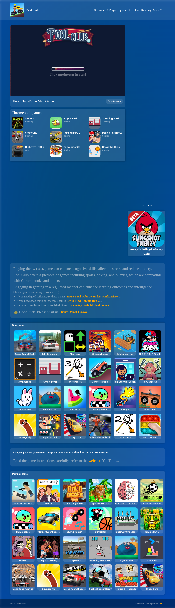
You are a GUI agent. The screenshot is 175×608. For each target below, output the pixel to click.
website (94, 460)
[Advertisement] (146, 114)
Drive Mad (74, 300)
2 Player (112, 10)
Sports (122, 10)
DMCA (162, 603)
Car (137, 10)
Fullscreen (116, 101)
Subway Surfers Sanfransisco (100, 296)
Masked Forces (99, 305)
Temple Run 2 (90, 300)
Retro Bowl (74, 296)
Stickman (99, 10)
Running (146, 10)
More (156, 10)
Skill (130, 10)
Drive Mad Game (73, 312)
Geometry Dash (79, 305)
